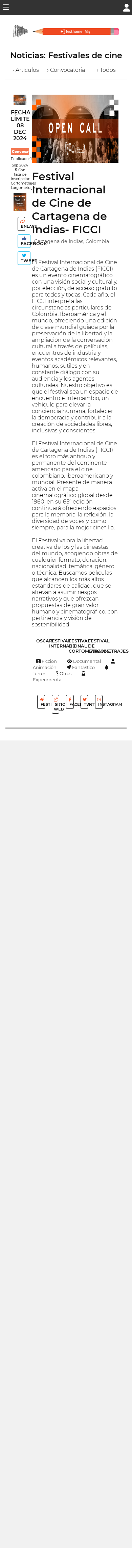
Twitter (85, 704)
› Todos (106, 70)
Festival (42, 704)
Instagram (100, 704)
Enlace (22, 226)
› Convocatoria (66, 70)
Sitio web (56, 707)
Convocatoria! (25, 151)
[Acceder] (126, 7)
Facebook (24, 243)
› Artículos (26, 70)
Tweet (24, 260)
